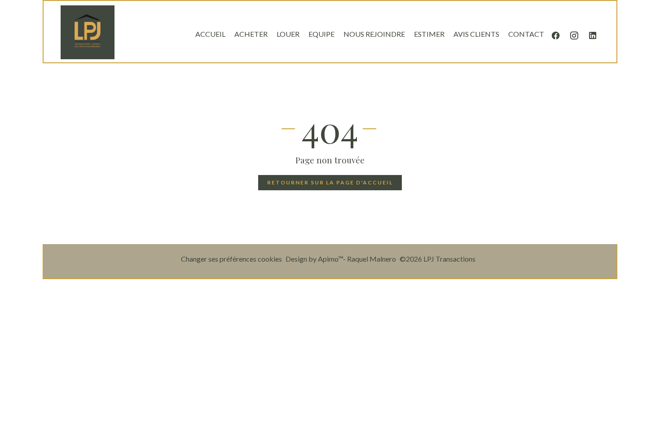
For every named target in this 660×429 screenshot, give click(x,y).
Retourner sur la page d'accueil (330, 182)
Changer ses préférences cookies (231, 258)
